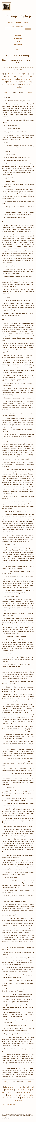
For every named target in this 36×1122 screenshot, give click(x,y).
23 (21, 76)
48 (25, 82)
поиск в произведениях (17, 26)
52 (3, 84)
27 (32, 76)
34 (19, 79)
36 (24, 79)
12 (24, 74)
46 (19, 82)
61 (27, 84)
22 (18, 76)
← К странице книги (8, 1104)
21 (15, 76)
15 (32, 74)
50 (30, 82)
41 (5, 82)
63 (32, 84)
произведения (18, 38)
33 (16, 79)
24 (24, 76)
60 (24, 84)
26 (29, 76)
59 (22, 84)
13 (27, 74)
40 (2, 82)
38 (29, 79)
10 (20, 74)
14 (29, 74)
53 (5, 84)
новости (10, 22)
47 (22, 82)
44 (13, 82)
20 (13, 76)
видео (18, 47)
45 (16, 82)
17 (5, 76)
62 (29, 84)
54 (8, 84)
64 (15, 87)
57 (16, 84)
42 (8, 82)
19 (10, 76)
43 (11, 82)
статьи (18, 41)
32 (13, 79)
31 (11, 79)
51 (32, 82)
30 (8, 79)
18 (8, 76)
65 (18, 87)
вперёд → (31, 92)
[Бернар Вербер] (6, 6)
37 (27, 79)
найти (27, 28)
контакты (18, 22)
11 (22, 74)
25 (26, 76)
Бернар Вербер (18, 16)
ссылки (18, 49)
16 (3, 76)
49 (27, 82)
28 (3, 79)
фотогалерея (18, 44)
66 (21, 87)
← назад (5, 92)
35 (21, 79)
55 (11, 84)
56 (14, 84)
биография (18, 35)
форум (26, 22)
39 (32, 79)
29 (5, 79)
